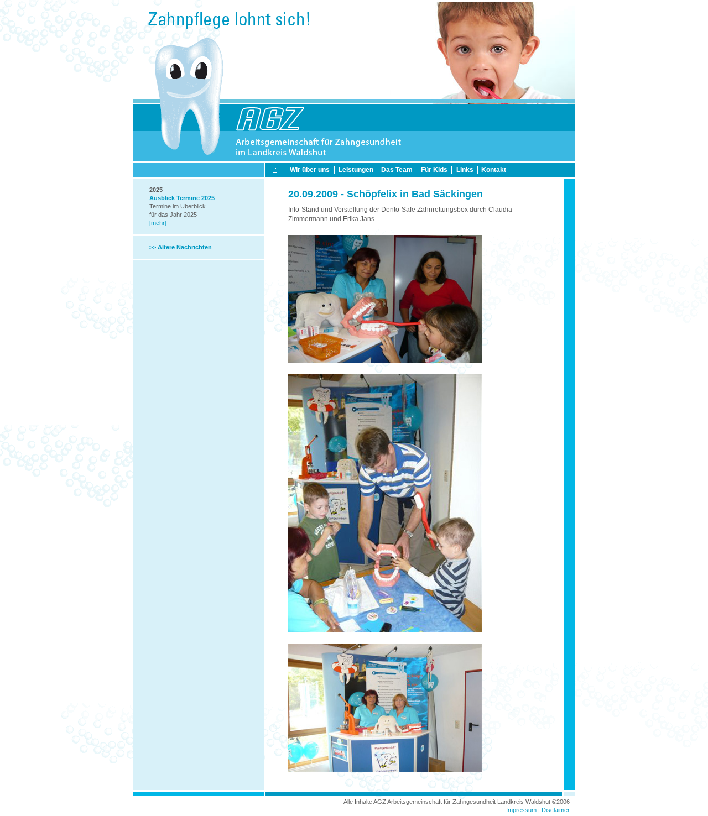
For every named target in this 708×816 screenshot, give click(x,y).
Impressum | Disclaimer (538, 810)
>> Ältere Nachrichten (180, 247)
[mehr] (157, 222)
